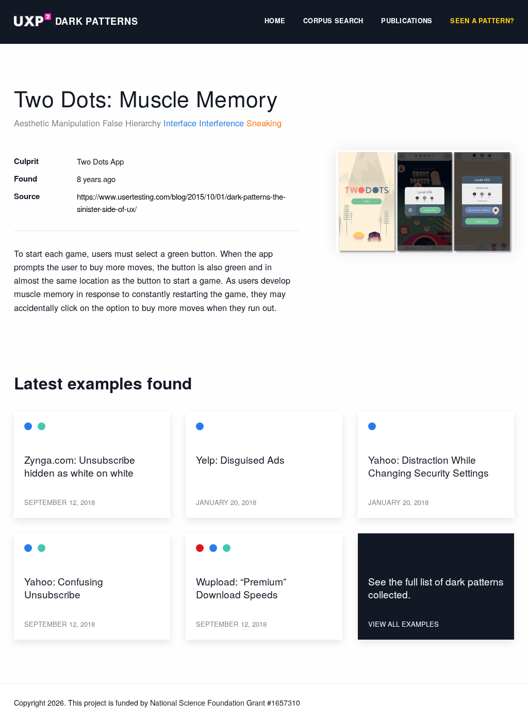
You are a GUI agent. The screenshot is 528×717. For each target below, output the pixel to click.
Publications (406, 21)
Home (275, 21)
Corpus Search (333, 21)
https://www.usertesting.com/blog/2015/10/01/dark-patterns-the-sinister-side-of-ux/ (181, 202)
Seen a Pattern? (482, 21)
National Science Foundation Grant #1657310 (225, 702)
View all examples (403, 624)
